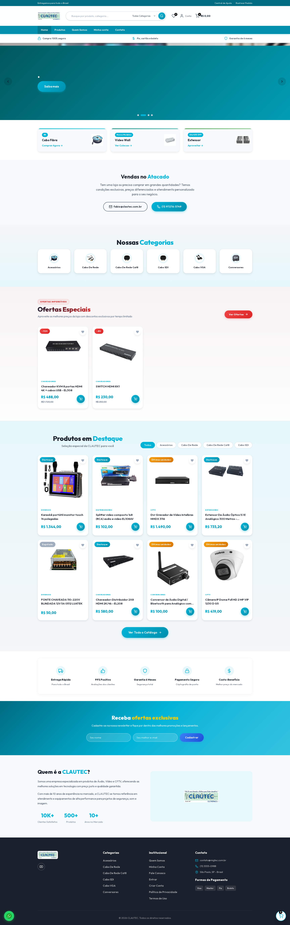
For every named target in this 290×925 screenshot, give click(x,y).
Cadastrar (191, 737)
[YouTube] (41, 866)
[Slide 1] (138, 115)
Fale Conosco (157, 873)
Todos (147, 445)
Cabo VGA (109, 885)
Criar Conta (156, 885)
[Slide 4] (152, 115)
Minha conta (101, 29)
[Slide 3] (148, 115)
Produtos (60, 29)
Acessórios (166, 445)
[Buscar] (161, 15)
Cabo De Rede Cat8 (218, 445)
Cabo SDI (243, 445)
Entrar (153, 879)
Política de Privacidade (163, 892)
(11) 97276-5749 (171, 206)
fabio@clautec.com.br (128, 206)
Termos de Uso (158, 898)
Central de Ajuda (223, 3)
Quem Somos (79, 29)
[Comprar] (81, 399)
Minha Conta (157, 867)
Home (44, 29)
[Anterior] (8, 81)
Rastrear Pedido (244, 3)
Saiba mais (51, 86)
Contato (120, 29)
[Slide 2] (143, 115)
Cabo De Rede (189, 445)
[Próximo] (282, 81)
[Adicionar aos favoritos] (82, 332)
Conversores (110, 892)
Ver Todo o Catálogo (142, 632)
